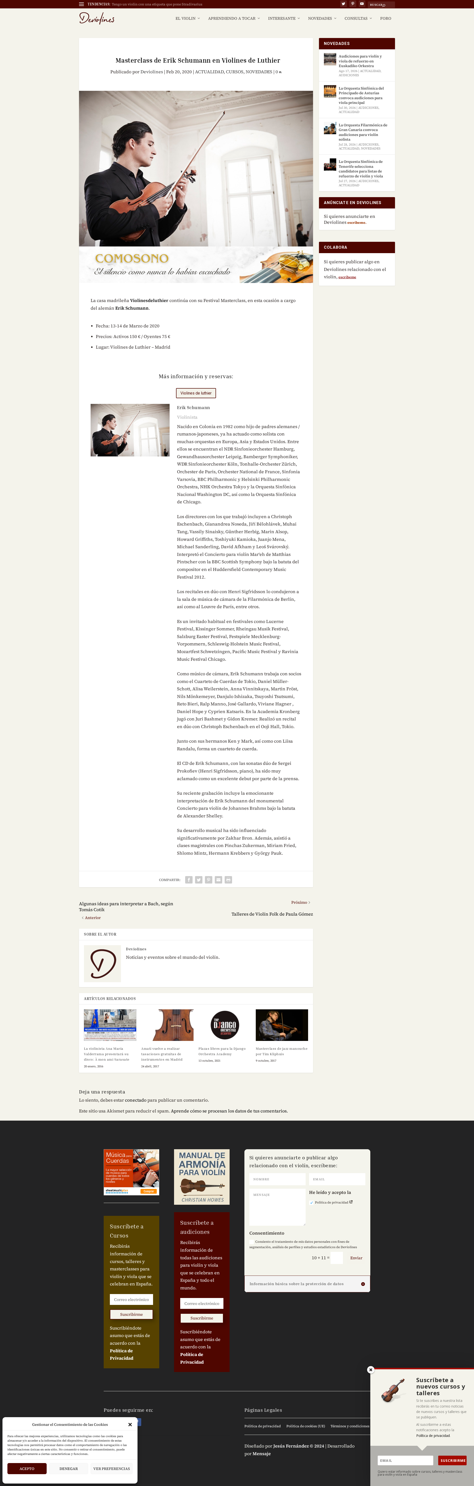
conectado (135, 1100)
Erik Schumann (132, 308)
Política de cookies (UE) (305, 1426)
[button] (130, 1424)
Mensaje (262, 1453)
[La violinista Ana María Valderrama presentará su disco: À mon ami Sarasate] (110, 1025)
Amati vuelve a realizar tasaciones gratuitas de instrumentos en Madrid (161, 1054)
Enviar (356, 1257)
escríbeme (347, 277)
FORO (385, 18)
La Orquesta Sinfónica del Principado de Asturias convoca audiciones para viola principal (361, 95)
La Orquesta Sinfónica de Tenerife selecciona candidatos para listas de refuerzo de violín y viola (361, 169)
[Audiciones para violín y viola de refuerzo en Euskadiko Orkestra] (330, 59)
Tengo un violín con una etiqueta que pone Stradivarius (157, 4)
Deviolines (151, 72)
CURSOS (234, 72)
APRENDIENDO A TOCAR (232, 18)
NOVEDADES (320, 18)
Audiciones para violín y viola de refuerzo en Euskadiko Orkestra (360, 61)
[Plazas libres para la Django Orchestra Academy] (224, 1025)
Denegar (68, 1468)
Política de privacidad (332, 1202)
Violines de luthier (196, 393)
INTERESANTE (282, 18)
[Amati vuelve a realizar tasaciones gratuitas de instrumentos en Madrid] (167, 1025)
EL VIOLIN (186, 18)
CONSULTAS (356, 18)
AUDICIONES (349, 75)
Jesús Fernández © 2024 (298, 1446)
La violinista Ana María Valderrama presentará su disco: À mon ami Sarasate (106, 1054)
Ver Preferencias (111, 1468)
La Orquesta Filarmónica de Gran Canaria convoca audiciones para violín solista (363, 132)
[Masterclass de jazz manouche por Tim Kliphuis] (282, 1025)
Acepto (27, 1468)
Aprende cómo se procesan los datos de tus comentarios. (229, 1111)
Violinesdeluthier (149, 300)
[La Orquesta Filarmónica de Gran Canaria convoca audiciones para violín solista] (330, 128)
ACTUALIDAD (209, 72)
